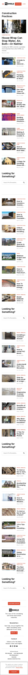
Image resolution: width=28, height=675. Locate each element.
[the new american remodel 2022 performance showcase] (8, 566)
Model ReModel (21, 294)
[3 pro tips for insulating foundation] (8, 525)
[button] (3, 4)
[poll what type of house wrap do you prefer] (8, 89)
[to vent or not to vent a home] (8, 512)
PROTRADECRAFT (13, 655)
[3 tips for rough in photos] (8, 433)
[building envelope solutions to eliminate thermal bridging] (8, 117)
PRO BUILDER (8, 653)
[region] (14, 668)
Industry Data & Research (21, 86)
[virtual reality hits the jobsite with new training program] (8, 103)
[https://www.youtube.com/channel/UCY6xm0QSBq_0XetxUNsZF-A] (17, 646)
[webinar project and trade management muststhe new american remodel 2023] (8, 256)
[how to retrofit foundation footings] (8, 215)
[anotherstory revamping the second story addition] (8, 484)
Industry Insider (19, 389)
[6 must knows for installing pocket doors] (8, 228)
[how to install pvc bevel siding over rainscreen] (8, 349)
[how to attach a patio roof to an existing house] (8, 270)
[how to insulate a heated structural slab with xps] (8, 202)
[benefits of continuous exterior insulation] (8, 406)
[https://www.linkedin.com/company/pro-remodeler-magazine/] (15, 646)
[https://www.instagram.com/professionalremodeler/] (12, 646)
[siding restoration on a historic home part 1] (8, 553)
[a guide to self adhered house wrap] (8, 61)
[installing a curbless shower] (8, 335)
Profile (19, 481)
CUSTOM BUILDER (18, 653)
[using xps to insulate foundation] (8, 538)
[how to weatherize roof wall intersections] (8, 146)
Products (20, 100)
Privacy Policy (19, 667)
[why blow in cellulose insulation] (8, 419)
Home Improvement (20, 114)
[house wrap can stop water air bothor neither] (14, 26)
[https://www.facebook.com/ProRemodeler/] (10, 646)
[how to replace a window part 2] (8, 497)
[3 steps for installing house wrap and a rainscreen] (8, 161)
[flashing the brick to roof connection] (8, 74)
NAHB (18, 253)
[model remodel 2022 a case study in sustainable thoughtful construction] (8, 298)
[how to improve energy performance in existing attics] (8, 283)
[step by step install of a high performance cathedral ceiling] (8, 378)
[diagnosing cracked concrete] (8, 391)
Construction (6, 35)
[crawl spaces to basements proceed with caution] (8, 242)
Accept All (14, 671)
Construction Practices (21, 72)
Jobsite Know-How (21, 144)
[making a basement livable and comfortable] (8, 131)
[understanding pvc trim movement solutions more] (8, 363)
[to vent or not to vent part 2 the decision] (8, 471)
